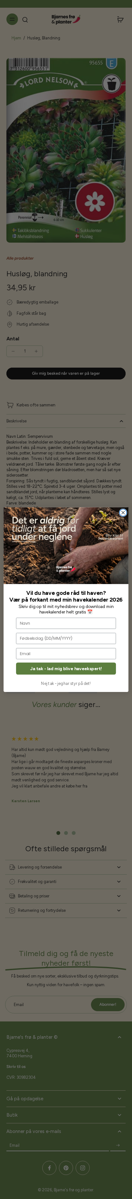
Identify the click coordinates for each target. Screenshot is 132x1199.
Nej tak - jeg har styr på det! (66, 683)
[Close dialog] (123, 512)
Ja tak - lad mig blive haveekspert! (66, 668)
